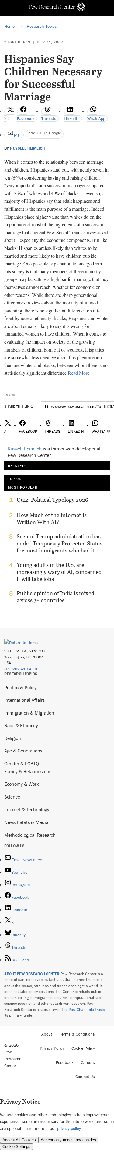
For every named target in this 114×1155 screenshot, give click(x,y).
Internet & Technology (26, 809)
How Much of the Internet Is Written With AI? (52, 519)
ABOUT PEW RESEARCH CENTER (32, 973)
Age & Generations (23, 751)
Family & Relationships (27, 771)
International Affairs (24, 700)
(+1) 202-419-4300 (21, 669)
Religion (12, 738)
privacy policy (69, 1128)
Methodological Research (30, 835)
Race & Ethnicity (21, 725)
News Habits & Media (26, 822)
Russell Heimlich (27, 148)
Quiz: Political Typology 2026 (52, 500)
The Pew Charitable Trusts (83, 1009)
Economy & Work (21, 784)
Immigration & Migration (29, 713)
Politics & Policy (20, 687)
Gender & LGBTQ (21, 763)
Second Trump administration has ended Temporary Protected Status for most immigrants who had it (59, 543)
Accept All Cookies (19, 1140)
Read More (78, 373)
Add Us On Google (44, 133)
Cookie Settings (16, 1146)
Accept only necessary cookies (68, 1140)
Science (12, 797)
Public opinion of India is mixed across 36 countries (55, 597)
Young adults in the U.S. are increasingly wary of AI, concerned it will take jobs (59, 571)
